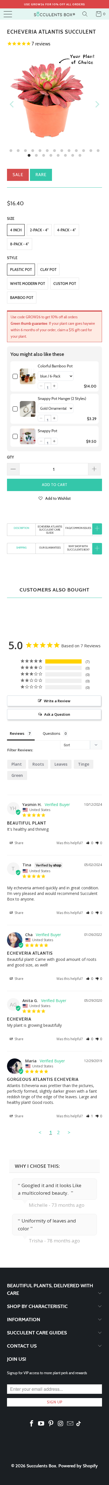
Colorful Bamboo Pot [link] (55, 366)
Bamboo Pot (21, 297)
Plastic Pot (21, 269)
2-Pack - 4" (39, 230)
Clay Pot (48, 269)
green (17, 775)
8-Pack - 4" (19, 244)
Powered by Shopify (78, 1465)
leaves (60, 764)
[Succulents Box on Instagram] (60, 1424)
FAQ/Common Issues (78, 527)
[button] (41, 386)
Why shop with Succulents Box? (78, 548)
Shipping (21, 547)
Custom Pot (64, 283)
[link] (27, 376)
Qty (10, 457)
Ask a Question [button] (57, 714)
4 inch (16, 230)
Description (21, 527)
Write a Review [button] (57, 700)
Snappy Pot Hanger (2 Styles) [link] (62, 398)
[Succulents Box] (54, 14)
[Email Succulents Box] (70, 1424)
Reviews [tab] (17, 733)
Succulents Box (41, 1465)
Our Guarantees (50, 547)
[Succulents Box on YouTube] (41, 1424)
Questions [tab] (51, 733)
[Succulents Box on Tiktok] (78, 1424)
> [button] (69, 1132)
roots (38, 764)
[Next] (96, 104)
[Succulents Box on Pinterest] (51, 1424)
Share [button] (18, 843)
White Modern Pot (27, 283)
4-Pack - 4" (66, 230)
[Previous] (12, 104)
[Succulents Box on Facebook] (31, 1424)
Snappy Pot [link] (47, 430)
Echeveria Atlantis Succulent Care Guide (50, 530)
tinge (83, 764)
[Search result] (86, 14)
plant (16, 764)
